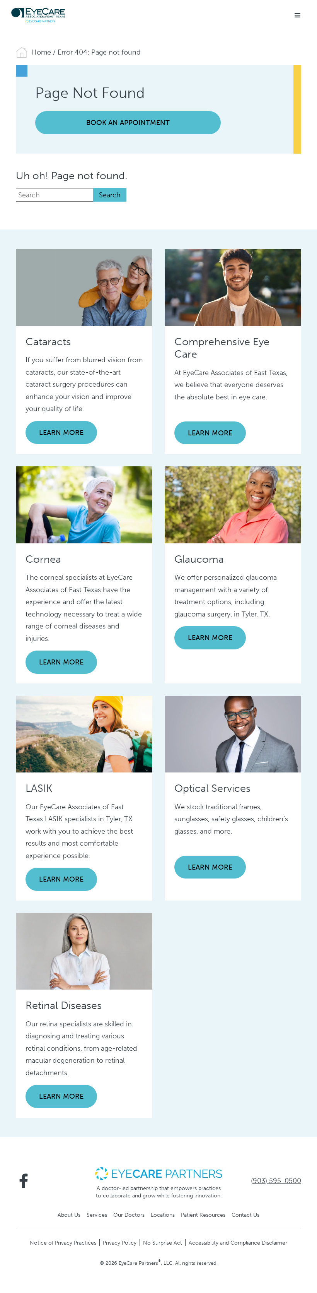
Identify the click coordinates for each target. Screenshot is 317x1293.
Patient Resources (203, 1214)
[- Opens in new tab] (158, 1173)
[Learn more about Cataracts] (84, 287)
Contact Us (245, 1214)
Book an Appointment (128, 122)
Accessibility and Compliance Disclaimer (238, 1242)
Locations (163, 1214)
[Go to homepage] (39, 15)
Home (41, 52)
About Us (69, 1214)
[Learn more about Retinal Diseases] (84, 951)
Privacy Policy (119, 1242)
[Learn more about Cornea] (84, 504)
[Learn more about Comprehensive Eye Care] (233, 287)
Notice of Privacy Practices (63, 1242)
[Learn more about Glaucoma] (233, 504)
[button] (297, 15)
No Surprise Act (162, 1242)
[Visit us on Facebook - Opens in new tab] (23, 1181)
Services (97, 1214)
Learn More (61, 432)
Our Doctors (129, 1214)
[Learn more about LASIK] (84, 734)
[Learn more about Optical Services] (233, 734)
